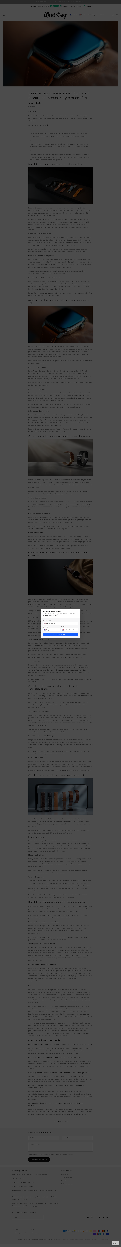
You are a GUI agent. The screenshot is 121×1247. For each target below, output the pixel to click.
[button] (60, 623)
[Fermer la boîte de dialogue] (79, 610)
